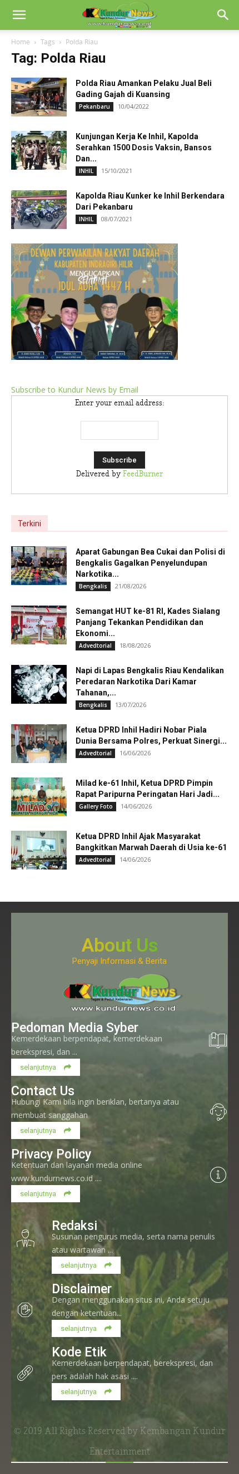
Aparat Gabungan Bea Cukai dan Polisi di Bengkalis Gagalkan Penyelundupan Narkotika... (150, 562)
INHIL (86, 171)
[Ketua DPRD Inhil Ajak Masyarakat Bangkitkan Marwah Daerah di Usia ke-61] (39, 850)
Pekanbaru (94, 106)
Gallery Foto (96, 806)
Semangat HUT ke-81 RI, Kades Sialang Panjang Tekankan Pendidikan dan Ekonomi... (148, 622)
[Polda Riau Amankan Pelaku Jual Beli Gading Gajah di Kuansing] (39, 97)
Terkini (29, 523)
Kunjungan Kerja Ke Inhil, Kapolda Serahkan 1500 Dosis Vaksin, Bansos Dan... (144, 147)
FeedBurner (143, 474)
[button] (19, 15)
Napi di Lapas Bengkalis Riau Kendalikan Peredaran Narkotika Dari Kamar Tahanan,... (150, 681)
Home (20, 41)
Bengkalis (93, 586)
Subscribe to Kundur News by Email (74, 389)
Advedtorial (95, 645)
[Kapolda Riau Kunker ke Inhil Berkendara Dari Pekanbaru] (39, 209)
